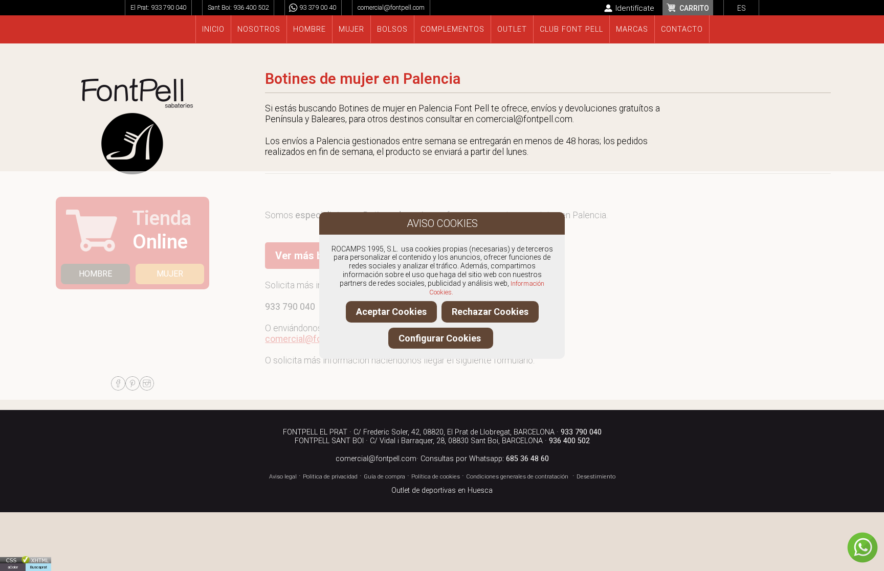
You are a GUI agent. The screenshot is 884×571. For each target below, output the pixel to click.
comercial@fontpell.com (391, 7)
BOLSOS (392, 29)
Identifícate (634, 8)
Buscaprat (38, 567)
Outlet (512, 29)
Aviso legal (283, 476)
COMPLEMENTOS (452, 29)
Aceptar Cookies (391, 311)
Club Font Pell (571, 29)
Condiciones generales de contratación (517, 476)
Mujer (351, 29)
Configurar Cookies (441, 338)
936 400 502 (251, 7)
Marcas (632, 29)
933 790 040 (168, 7)
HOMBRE (95, 274)
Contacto (682, 29)
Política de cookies (435, 476)
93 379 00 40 (317, 7)
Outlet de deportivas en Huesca (442, 490)
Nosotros (258, 29)
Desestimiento (596, 476)
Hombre (309, 29)
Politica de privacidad (330, 476)
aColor (13, 567)
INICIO (213, 29)
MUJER (170, 274)
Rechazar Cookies (490, 311)
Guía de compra (384, 476)
